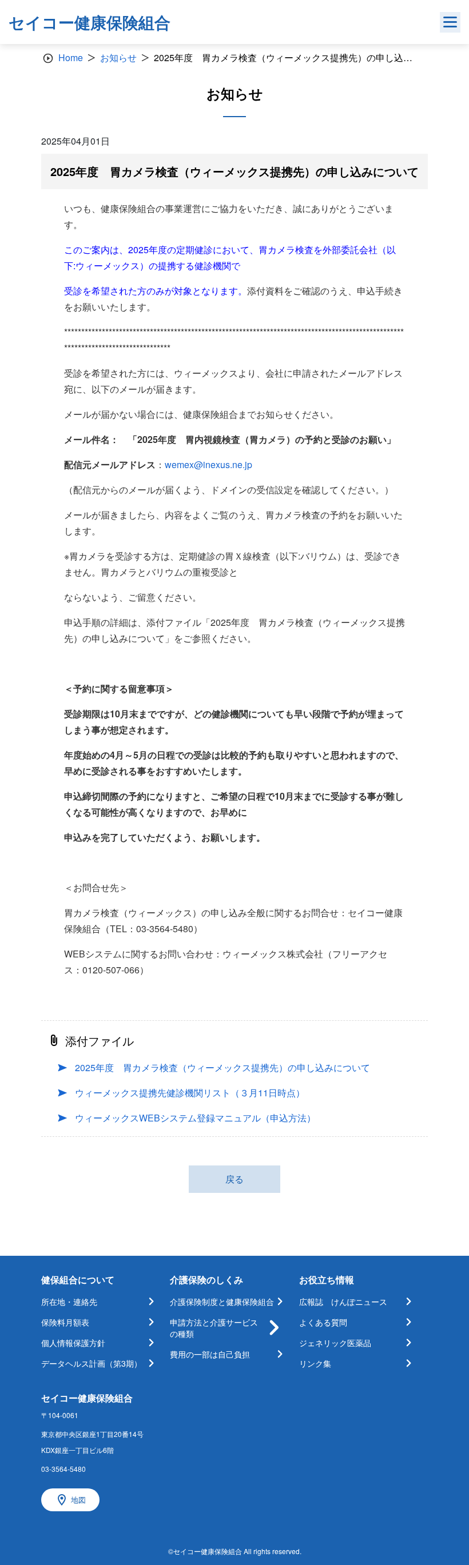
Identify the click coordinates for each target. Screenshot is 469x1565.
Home (70, 57)
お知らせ (118, 57)
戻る (234, 1178)
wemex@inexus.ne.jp (208, 464)
